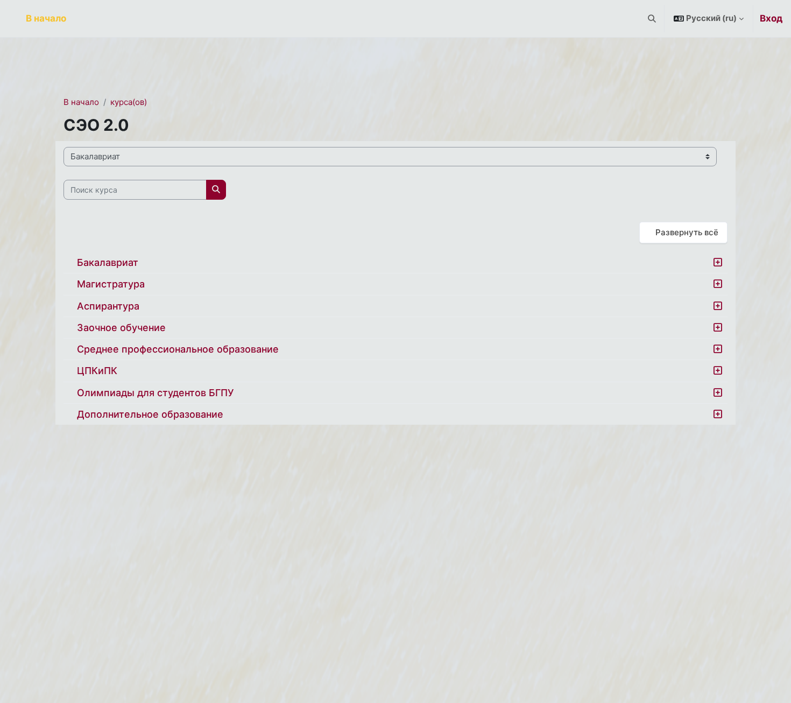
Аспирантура (108, 306)
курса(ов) (128, 102)
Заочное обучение (121, 327)
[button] (652, 18)
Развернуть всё (686, 232)
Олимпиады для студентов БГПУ (155, 392)
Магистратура (111, 284)
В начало (81, 102)
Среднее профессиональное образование (178, 349)
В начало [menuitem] (46, 18)
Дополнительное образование (150, 414)
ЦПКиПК (97, 370)
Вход (771, 18)
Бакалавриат (107, 262)
